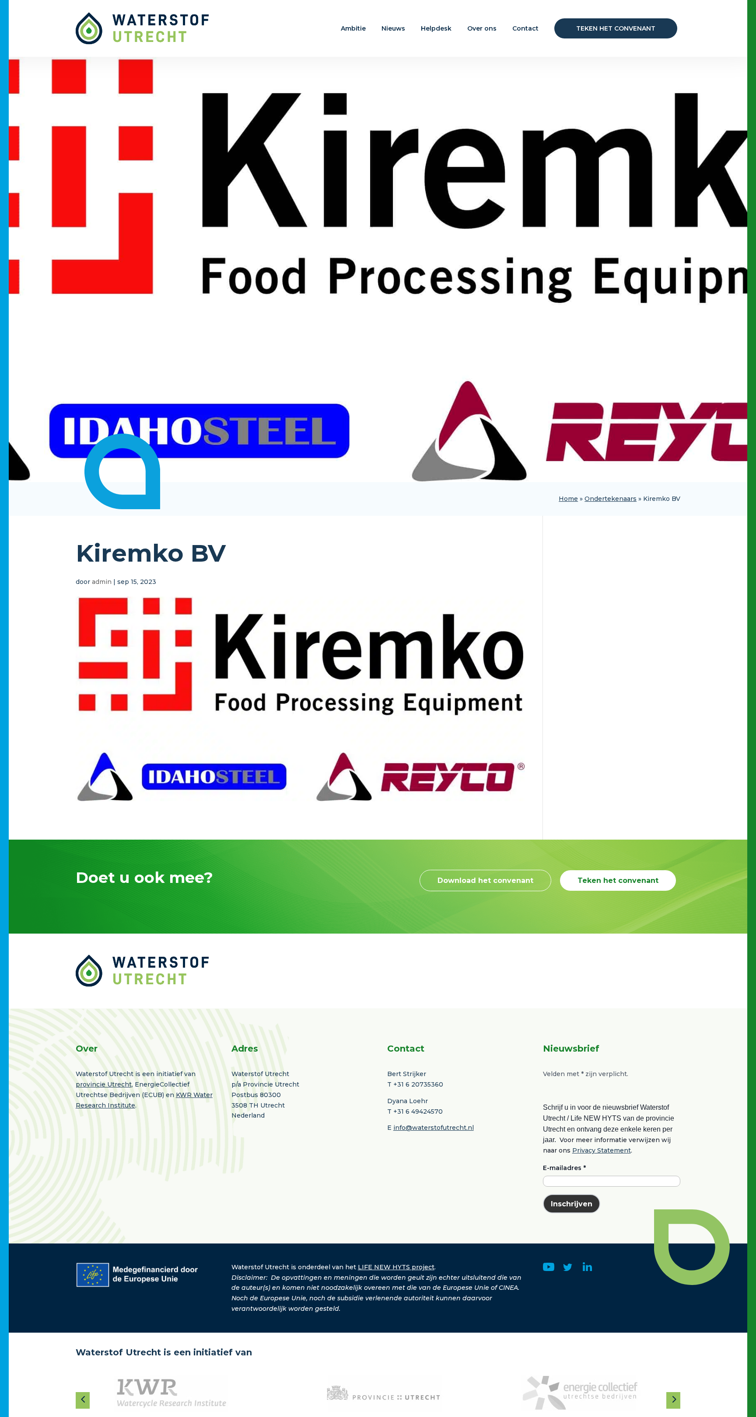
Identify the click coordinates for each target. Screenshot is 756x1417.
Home (568, 499)
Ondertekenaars (610, 499)
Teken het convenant (615, 28)
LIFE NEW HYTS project (396, 1267)
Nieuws (393, 28)
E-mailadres (564, 1168)
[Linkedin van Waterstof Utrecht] (587, 1269)
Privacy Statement (601, 1150)
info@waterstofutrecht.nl (433, 1128)
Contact (525, 28)
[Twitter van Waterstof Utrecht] (567, 1269)
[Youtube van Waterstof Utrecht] (549, 1269)
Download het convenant (485, 880)
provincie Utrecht (104, 1084)
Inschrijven (571, 1204)
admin (102, 582)
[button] (83, 1399)
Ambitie (353, 28)
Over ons (482, 28)
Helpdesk (436, 28)
